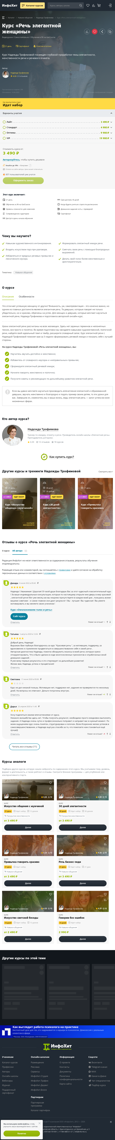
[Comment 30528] (40, 634)
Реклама (35, 1066)
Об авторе (19, 551)
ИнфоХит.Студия (39, 1076)
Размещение (37, 1062)
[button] (57, 122)
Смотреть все (105, 471)
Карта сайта (66, 1083)
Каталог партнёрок (40, 1110)
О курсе (6, 551)
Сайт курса (19, 616)
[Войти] (110, 5)
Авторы (6, 1071)
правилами (65, 569)
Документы (65, 1071)
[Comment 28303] (41, 679)
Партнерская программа (37, 1104)
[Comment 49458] (38, 583)
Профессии (8, 1066)
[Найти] (81, 6)
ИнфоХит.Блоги (39, 1089)
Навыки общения (23, 272)
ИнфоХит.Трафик (39, 1080)
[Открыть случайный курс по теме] (110, 31)
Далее (28, 827)
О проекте (65, 1062)
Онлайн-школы (10, 1076)
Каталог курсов (10, 1062)
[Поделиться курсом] (102, 31)
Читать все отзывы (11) (24, 746)
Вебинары (7, 1080)
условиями (50, 573)
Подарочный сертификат (9, 1091)
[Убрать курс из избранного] (94, 31)
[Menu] (23, 5)
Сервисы (35, 1071)
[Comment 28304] (39, 706)
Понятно (21, 1133)
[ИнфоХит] (9, 5)
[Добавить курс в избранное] (50, 782)
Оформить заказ (23, 180)
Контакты (64, 1066)
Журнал (6, 1085)
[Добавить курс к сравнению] (87, 31)
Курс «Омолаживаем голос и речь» (31, 609)
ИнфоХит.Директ (39, 1085)
